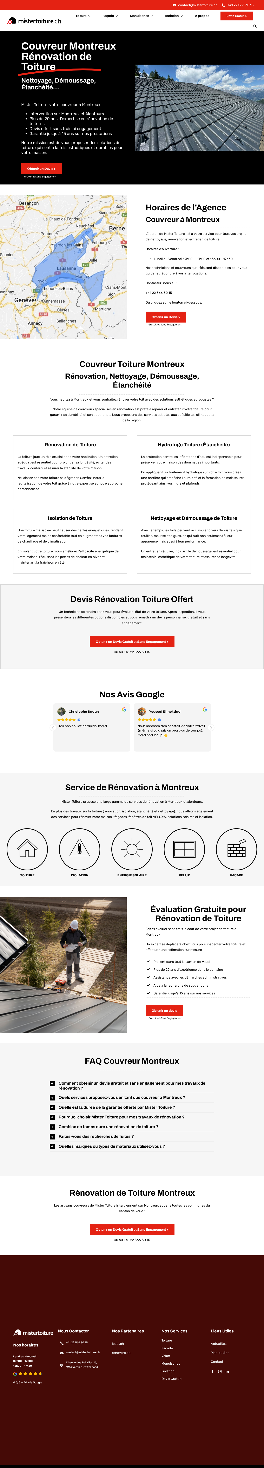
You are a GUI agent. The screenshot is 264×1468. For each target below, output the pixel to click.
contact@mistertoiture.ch (83, 1352)
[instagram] (220, 1371)
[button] (255, 26)
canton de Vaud (197, 962)
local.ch (118, 1344)
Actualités (218, 1344)
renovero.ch (121, 1353)
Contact (217, 1362)
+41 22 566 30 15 (159, 293)
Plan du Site (220, 1353)
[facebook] (212, 1371)
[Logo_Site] (33, 17)
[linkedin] (227, 1371)
